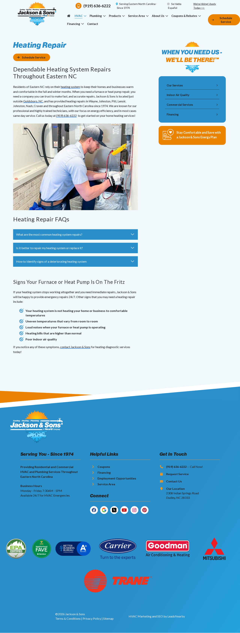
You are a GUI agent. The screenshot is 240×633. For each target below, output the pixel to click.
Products (115, 15)
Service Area (136, 15)
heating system (70, 86)
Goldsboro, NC (33, 101)
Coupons (104, 466)
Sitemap (108, 618)
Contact (92, 23)
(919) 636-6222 (66, 115)
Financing (73, 23)
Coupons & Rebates (184, 15)
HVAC (78, 15)
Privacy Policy (92, 618)
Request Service (177, 474)
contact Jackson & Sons (75, 347)
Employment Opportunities (117, 478)
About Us (158, 15)
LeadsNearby (176, 616)
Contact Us (174, 481)
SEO (160, 616)
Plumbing (96, 15)
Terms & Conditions (68, 618)
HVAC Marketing (140, 616)
